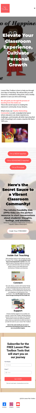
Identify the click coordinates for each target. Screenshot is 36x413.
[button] (34, 8)
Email (7, 369)
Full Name (7, 361)
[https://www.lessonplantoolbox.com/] (5, 8)
